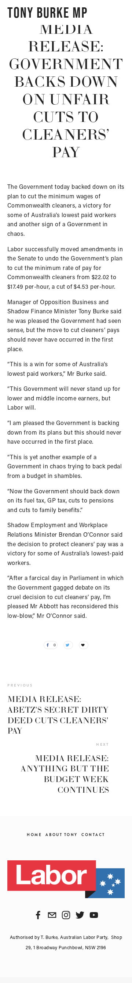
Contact (93, 835)
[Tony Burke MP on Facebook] (38, 915)
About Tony (61, 835)
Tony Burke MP (47, 12)
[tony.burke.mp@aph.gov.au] (52, 915)
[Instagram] (66, 915)
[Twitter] (80, 915)
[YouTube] (93, 915)
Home (34, 835)
